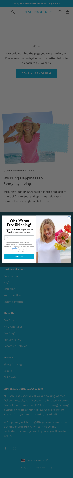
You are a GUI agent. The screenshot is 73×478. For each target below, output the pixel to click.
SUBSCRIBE (19, 256)
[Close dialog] (69, 217)
